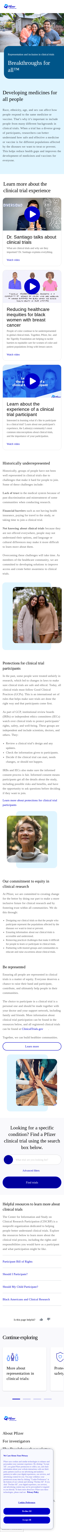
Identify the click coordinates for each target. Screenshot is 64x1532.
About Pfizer (13, 1433)
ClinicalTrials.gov (32, 1029)
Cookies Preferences (26, 1502)
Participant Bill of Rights (17, 1261)
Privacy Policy (33, 1492)
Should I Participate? (15, 1274)
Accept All (26, 1520)
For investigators (16, 1441)
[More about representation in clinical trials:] (24, 1369)
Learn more (32, 1046)
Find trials (32, 1182)
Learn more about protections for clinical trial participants (30, 803)
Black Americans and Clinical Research (26, 1299)
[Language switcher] (53, 7)
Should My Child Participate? (21, 1286)
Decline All (26, 1511)
